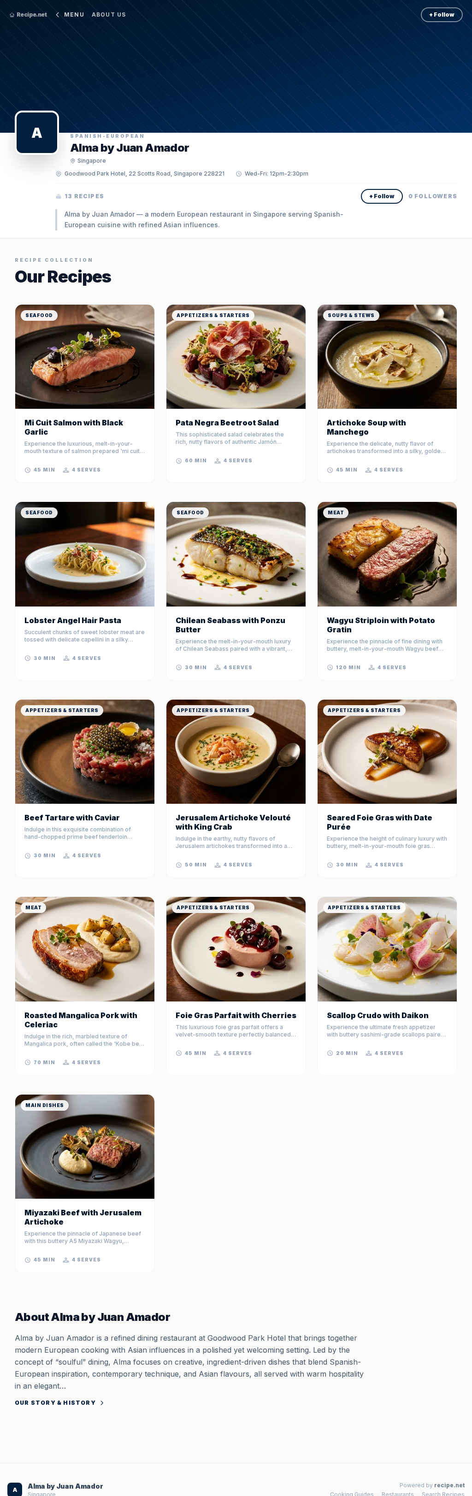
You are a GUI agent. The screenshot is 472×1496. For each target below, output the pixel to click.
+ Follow (441, 14)
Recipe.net (32, 14)
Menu (74, 14)
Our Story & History (55, 1402)
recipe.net (449, 1485)
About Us (109, 14)
